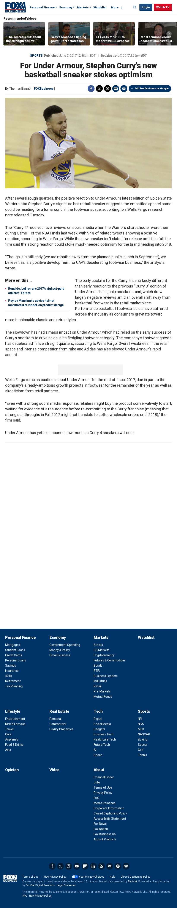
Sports (36, 55)
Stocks (98, 645)
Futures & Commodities (110, 660)
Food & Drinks (14, 744)
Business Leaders (106, 676)
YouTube (76, 866)
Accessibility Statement (110, 818)
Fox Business (15, 7)
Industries (100, 681)
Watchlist (100, 7)
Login (146, 7)
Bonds (98, 665)
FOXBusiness (44, 88)
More (115, 7)
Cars (8, 734)
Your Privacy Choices (91, 876)
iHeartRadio (126, 866)
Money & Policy (59, 650)
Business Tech (103, 734)
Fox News (100, 823)
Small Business (59, 655)
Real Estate (59, 711)
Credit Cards (13, 655)
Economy (65, 7)
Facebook (91, 88)
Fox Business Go (105, 834)
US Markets (101, 650)
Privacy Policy (103, 792)
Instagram (68, 866)
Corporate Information (109, 808)
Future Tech (102, 744)
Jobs (97, 782)
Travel (9, 729)
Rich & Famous (15, 724)
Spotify (117, 866)
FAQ (96, 798)
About (99, 769)
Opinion (12, 769)
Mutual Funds (103, 696)
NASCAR (144, 734)
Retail (97, 686)
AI (95, 750)
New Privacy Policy (55, 876)
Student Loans (15, 650)
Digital (98, 718)
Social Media (102, 724)
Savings (10, 665)
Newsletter (109, 866)
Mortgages (12, 645)
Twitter (99, 88)
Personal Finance (42, 7)
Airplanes (11, 739)
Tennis (142, 755)
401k (8, 676)
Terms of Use (103, 787)
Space (98, 755)
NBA (141, 724)
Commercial (57, 724)
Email (123, 88)
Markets (83, 7)
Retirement (13, 681)
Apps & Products (105, 839)
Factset (132, 881)
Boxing (142, 739)
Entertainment (15, 718)
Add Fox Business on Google (152, 88)
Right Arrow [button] (169, 33)
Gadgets (99, 729)
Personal (55, 718)
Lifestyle (12, 711)
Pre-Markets (102, 691)
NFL (140, 718)
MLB (141, 729)
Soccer (142, 744)
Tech (98, 711)
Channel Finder (104, 777)
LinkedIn (93, 866)
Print (115, 88)
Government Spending (64, 645)
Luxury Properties (61, 729)
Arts (8, 750)
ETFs (97, 670)
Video (54, 769)
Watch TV (162, 7)
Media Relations (104, 803)
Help (112, 876)
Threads (107, 88)
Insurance (12, 670)
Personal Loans (15, 660)
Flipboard (85, 866)
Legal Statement (66, 885)
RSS (101, 866)
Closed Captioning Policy (110, 813)
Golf (141, 750)
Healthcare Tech (105, 739)
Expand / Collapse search (135, 7)
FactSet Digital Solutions (40, 885)
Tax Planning (14, 686)
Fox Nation (101, 829)
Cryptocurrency (104, 655)
